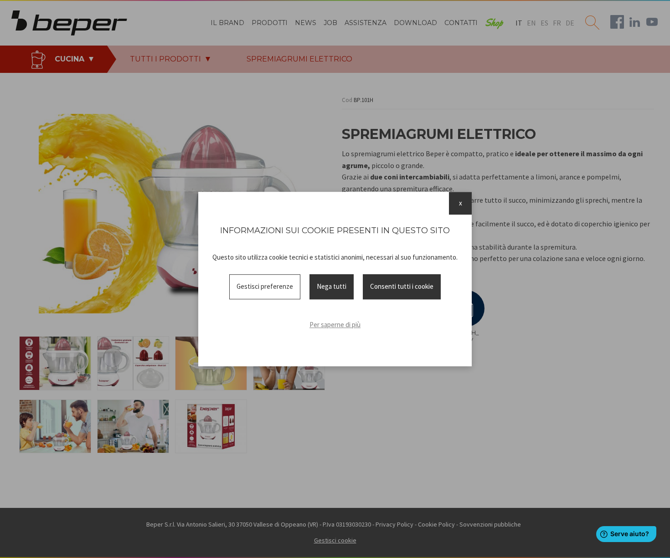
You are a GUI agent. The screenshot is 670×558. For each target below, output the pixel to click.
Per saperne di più (335, 324)
